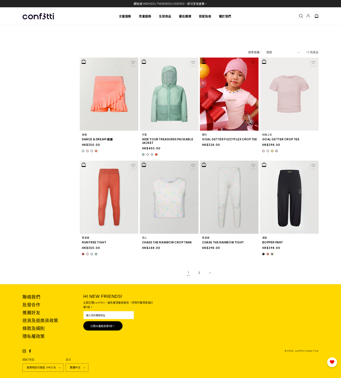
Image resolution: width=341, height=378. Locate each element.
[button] (127, 16)
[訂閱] (103, 326)
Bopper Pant (272, 242)
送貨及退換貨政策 (40, 320)
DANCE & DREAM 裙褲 (97, 139)
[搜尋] (299, 16)
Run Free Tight (94, 242)
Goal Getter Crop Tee (281, 139)
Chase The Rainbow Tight (223, 242)
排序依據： (255, 52)
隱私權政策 (33, 336)
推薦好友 (31, 312)
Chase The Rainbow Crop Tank (167, 242)
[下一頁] (209, 272)
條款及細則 (33, 328)
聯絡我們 (31, 296)
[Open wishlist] (332, 362)
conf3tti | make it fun (307, 350)
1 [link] (188, 272)
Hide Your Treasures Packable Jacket (167, 140)
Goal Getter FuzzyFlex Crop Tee (229, 139)
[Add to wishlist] (133, 63)
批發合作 (31, 304)
